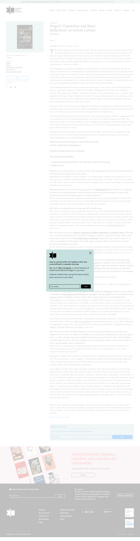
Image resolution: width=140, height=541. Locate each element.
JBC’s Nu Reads (64, 268)
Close (90, 253)
